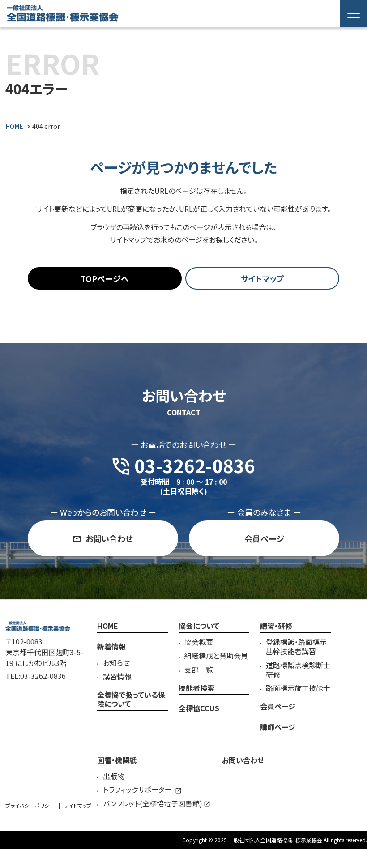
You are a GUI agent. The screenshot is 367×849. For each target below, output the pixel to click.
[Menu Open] (353, 13)
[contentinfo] (183, 724)
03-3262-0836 (43, 675)
